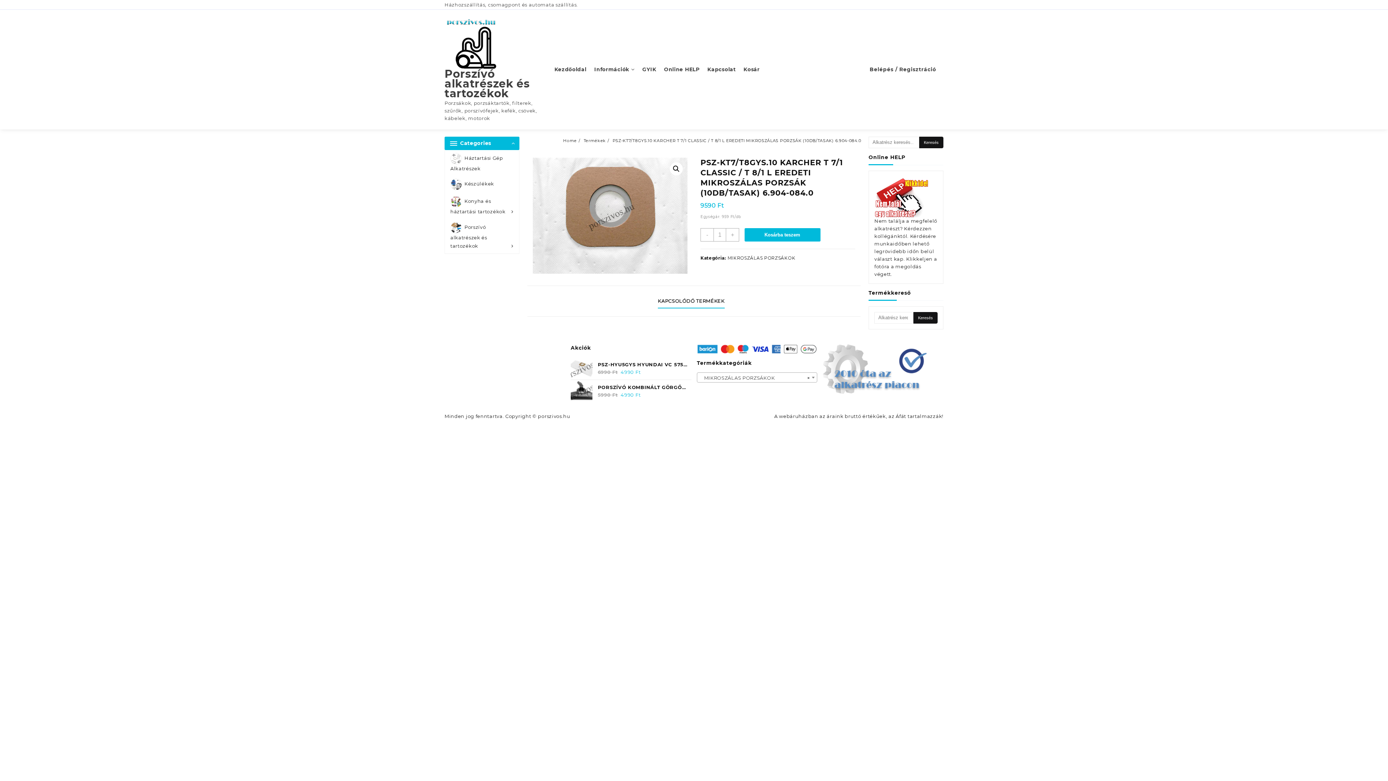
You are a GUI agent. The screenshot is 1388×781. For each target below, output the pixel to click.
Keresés (931, 142)
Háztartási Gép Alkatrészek (476, 163)
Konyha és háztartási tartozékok (478, 207)
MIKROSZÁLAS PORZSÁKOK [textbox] (755, 378)
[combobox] (757, 377)
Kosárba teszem (782, 235)
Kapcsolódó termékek (691, 301)
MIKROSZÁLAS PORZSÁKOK (762, 258)
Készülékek (479, 184)
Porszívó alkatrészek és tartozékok (487, 83)
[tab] (694, 301)
